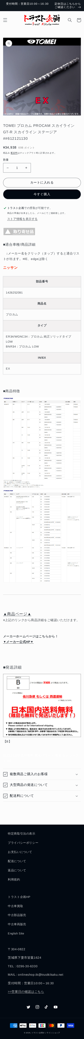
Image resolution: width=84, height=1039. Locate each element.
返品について (17, 870)
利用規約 (14, 879)
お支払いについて (20, 852)
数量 (6, 159)
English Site (16, 933)
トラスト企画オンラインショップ (45, 1033)
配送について (17, 861)
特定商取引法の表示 (21, 833)
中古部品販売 (17, 915)
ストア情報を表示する (22, 218)
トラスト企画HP (19, 896)
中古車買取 (15, 906)
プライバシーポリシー (23, 842)
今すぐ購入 (42, 194)
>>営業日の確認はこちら (26, 991)
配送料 (14, 153)
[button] (5, 20)
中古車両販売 (17, 924)
